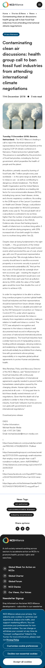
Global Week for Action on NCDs (22, 569)
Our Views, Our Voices (20, 592)
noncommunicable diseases (21, 509)
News (32, 13)
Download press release (13, 415)
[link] (17, 529)
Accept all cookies (22, 661)
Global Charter (16, 575)
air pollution (21, 504)
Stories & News (19, 13)
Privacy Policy (12, 639)
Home (5, 13)
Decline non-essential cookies (22, 653)
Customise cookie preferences (22, 646)
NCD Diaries (15, 586)
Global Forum (15, 581)
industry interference (21, 515)
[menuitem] (22, 568)
